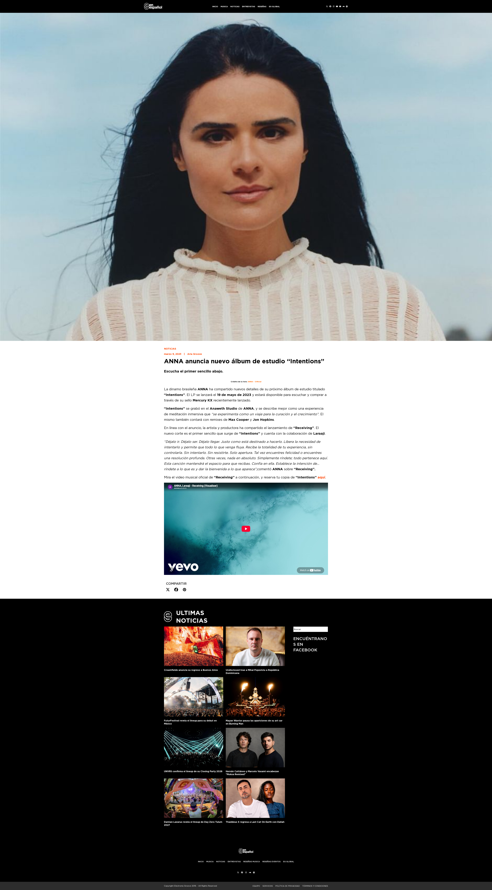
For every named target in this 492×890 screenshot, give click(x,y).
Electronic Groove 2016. (185, 886)
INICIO (201, 861)
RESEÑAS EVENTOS (271, 861)
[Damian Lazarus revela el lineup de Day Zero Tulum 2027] (193, 797)
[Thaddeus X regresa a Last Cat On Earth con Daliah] (255, 797)
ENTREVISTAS (234, 861)
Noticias (170, 348)
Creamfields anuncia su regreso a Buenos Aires (191, 670)
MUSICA (210, 861)
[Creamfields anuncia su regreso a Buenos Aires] (193, 645)
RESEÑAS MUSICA (251, 861)
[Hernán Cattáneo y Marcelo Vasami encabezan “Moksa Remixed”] (255, 747)
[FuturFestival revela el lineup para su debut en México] (193, 696)
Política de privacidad (287, 886)
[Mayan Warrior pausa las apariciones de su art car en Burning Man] (255, 696)
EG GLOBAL (288, 861)
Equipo (256, 886)
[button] (168, 590)
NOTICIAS (220, 861)
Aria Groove (194, 353)
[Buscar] (324, 629)
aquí (321, 477)
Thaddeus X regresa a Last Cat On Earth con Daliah (255, 821)
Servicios (268, 886)
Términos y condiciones (315, 886)
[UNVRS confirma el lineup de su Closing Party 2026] (193, 747)
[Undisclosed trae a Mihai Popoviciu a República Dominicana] (255, 645)
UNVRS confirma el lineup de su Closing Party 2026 (193, 771)
